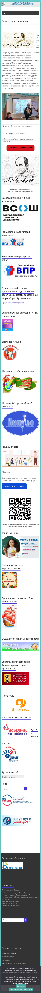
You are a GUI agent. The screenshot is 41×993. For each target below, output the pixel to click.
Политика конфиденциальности (21, 989)
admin (7, 126)
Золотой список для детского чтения (14, 963)
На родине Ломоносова (14, 134)
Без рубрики (28, 126)
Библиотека (6, 960)
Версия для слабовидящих (22, 147)
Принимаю (21, 986)
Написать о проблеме (14, 486)
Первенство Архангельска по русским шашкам (18, 140)
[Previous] (6, 106)
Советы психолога (8, 957)
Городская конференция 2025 (13, 303)
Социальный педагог (9, 953)
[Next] (35, 106)
